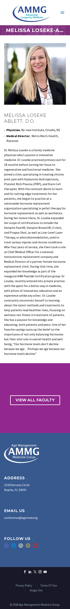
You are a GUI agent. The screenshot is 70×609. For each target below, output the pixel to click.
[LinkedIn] (30, 571)
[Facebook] (24, 571)
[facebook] (6, 546)
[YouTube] (45, 571)
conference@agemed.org (21, 518)
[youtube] (35, 546)
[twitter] (20, 546)
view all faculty (35, 400)
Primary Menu (62, 13)
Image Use (36, 590)
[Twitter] (35, 571)
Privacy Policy (24, 585)
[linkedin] (13, 546)
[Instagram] (40, 571)
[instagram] (28, 546)
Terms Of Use (48, 585)
